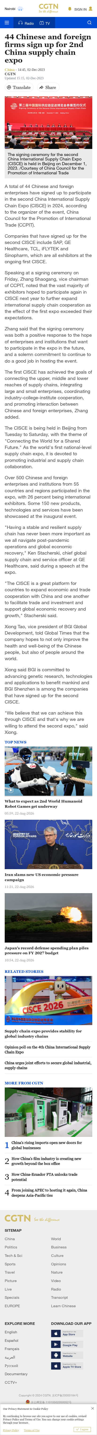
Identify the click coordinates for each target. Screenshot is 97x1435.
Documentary (16, 1373)
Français (12, 1348)
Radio (29, 23)
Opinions (58, 1264)
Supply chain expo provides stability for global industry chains (43, 1033)
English (11, 1332)
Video (56, 1280)
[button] (11, 790)
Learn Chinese (63, 1305)
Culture (57, 1255)
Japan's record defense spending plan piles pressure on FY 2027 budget (47, 950)
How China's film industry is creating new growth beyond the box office (46, 1161)
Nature (57, 1272)
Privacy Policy (11, 1430)
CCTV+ (11, 1382)
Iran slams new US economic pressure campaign (41, 877)
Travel (10, 1272)
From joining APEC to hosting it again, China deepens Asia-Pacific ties (49, 1192)
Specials (12, 1297)
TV (47, 23)
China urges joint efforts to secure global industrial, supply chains (48, 1065)
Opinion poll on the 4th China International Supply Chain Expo (47, 1049)
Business (59, 1247)
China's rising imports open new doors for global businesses (47, 1145)
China (10, 1238)
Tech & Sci (13, 1255)
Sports (10, 1264)
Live (8, 1289)
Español (11, 1340)
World (56, 1238)
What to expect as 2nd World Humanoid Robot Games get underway (43, 803)
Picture (11, 1280)
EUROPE (12, 1305)
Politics (11, 1247)
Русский (11, 1365)
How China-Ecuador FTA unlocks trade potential (44, 1176)
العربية (10, 1357)
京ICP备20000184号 (65, 1395)
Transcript (59, 1297)
